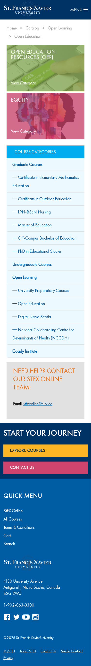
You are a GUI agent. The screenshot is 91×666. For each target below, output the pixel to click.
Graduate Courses (27, 164)
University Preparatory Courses (43, 290)
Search (9, 543)
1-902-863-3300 (18, 605)
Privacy (8, 658)
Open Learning (60, 28)
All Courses (12, 519)
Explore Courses (27, 450)
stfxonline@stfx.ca (37, 403)
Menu (76, 9)
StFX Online (13, 510)
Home (12, 28)
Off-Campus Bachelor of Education (47, 238)
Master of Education (35, 225)
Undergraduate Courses (32, 264)
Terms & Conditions (19, 527)
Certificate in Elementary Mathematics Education (45, 181)
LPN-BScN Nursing (34, 212)
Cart (7, 535)
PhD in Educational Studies (40, 251)
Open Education (31, 303)
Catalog (32, 28)
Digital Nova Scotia (34, 316)
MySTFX (9, 651)
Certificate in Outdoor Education (44, 199)
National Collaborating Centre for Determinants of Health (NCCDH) (43, 334)
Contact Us (22, 467)
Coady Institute (24, 351)
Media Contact (72, 651)
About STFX (28, 651)
